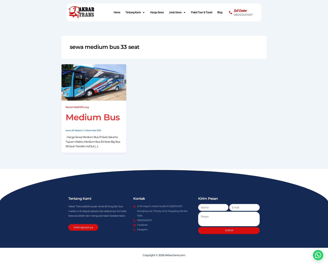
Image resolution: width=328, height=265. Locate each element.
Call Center (240, 10)
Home (117, 12)
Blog (219, 12)
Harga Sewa (157, 12)
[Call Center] (230, 12)
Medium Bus (93, 117)
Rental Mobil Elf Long (77, 107)
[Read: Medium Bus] (94, 82)
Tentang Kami (133, 12)
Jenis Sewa (175, 12)
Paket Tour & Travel (201, 12)
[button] (318, 255)
